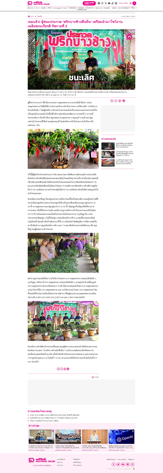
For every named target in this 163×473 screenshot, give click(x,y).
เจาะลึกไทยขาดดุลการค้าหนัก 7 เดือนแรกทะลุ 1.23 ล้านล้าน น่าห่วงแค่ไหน (124, 161)
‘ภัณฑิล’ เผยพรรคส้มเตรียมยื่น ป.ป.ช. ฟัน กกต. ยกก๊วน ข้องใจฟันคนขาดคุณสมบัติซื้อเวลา (94, 447)
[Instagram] (132, 464)
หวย (65, 8)
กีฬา (49, 8)
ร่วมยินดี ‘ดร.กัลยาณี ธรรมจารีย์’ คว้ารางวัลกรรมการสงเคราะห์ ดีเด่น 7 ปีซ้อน (41, 447)
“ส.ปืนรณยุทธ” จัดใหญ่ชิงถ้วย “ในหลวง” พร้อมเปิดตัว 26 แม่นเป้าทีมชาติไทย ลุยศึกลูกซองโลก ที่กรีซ (67, 447)
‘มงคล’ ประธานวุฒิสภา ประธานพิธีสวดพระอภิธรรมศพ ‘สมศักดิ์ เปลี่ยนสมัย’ (55, 415)
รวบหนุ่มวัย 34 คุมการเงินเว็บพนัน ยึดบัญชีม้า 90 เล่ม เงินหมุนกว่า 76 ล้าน (124, 153)
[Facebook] (61, 369)
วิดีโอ (133, 8)
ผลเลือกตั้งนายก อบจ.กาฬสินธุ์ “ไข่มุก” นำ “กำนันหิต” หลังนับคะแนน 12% (54, 418)
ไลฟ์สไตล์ (72, 8)
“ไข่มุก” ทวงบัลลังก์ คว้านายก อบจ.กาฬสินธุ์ (44, 421)
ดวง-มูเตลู (57, 8)
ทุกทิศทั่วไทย (82, 9)
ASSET (81, 8)
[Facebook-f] (113, 464)
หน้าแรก (30, 8)
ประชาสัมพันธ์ (123, 8)
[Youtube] (123, 464)
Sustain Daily (110, 8)
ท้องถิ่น (39, 16)
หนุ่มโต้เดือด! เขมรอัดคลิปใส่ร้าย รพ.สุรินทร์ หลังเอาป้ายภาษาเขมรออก (124, 145)
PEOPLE (89, 8)
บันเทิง (43, 8)
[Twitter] (64, 369)
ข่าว (37, 8)
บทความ (98, 8)
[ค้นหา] (134, 3)
